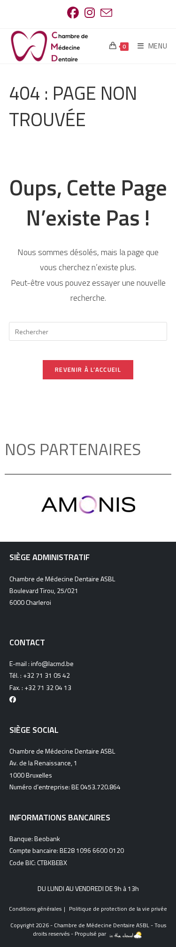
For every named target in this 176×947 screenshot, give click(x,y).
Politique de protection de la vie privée (118, 908)
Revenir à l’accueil (88, 369)
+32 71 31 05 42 (46, 675)
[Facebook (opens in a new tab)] (73, 13)
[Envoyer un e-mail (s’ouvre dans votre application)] (105, 13)
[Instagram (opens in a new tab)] (90, 13)
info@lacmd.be (52, 663)
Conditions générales (35, 908)
